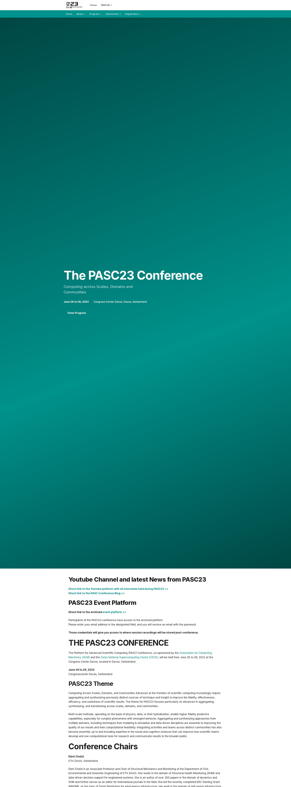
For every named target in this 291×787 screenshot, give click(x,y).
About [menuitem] (80, 13)
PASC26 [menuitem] (105, 5)
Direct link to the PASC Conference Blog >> (97, 593)
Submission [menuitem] (112, 13)
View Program (76, 312)
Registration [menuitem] (132, 13)
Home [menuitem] (93, 5)
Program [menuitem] (94, 13)
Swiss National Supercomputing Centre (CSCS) (129, 657)
